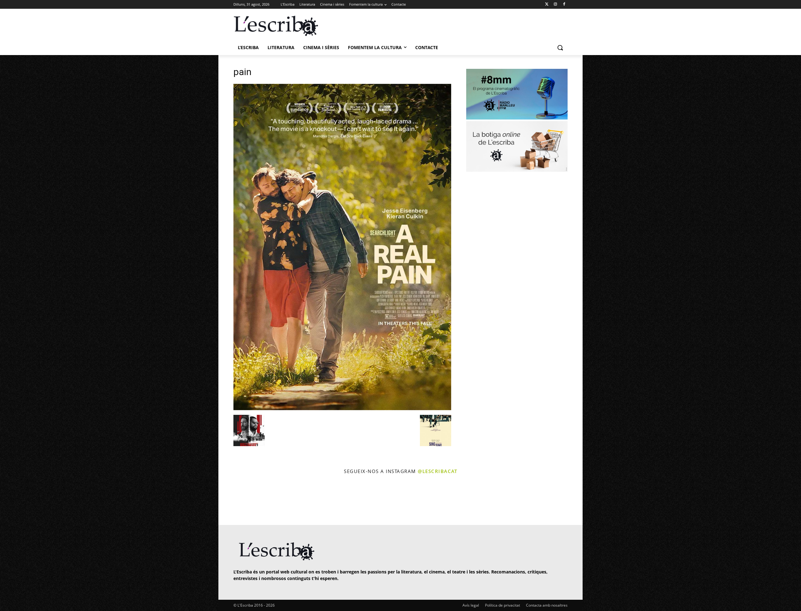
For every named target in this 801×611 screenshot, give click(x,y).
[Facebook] (564, 4)
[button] (560, 47)
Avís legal (470, 605)
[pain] (342, 408)
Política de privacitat (502, 605)
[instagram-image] (239, 500)
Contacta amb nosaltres (547, 605)
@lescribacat (437, 471)
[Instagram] (555, 4)
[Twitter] (546, 4)
